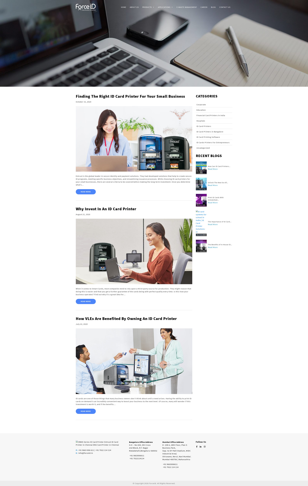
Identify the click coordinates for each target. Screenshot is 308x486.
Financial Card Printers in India (210, 115)
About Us (134, 7)
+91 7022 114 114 (103, 450)
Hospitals (200, 121)
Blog (213, 7)
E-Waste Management (187, 7)
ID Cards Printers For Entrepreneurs (213, 142)
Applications (164, 7)
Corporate (201, 104)
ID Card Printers (203, 126)
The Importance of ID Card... (219, 222)
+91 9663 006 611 (86, 450)
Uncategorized (203, 148)
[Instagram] (205, 446)
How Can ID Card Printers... (219, 166)
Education (201, 110)
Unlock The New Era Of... (218, 182)
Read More (86, 192)
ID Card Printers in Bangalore (209, 131)
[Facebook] (196, 446)
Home (123, 7)
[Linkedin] (201, 446)
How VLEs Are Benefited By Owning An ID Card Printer (126, 318)
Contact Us (224, 7)
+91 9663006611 (137, 455)
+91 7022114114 (137, 458)
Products (147, 7)
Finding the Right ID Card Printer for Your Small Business (130, 96)
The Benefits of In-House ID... (220, 244)
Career (204, 7)
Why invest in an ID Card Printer (106, 208)
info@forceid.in (85, 453)
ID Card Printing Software (208, 137)
